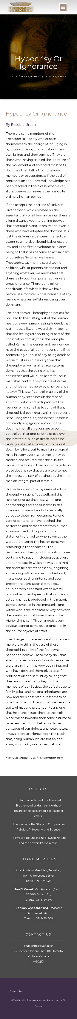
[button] (63, 7)
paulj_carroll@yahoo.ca (38, 946)
